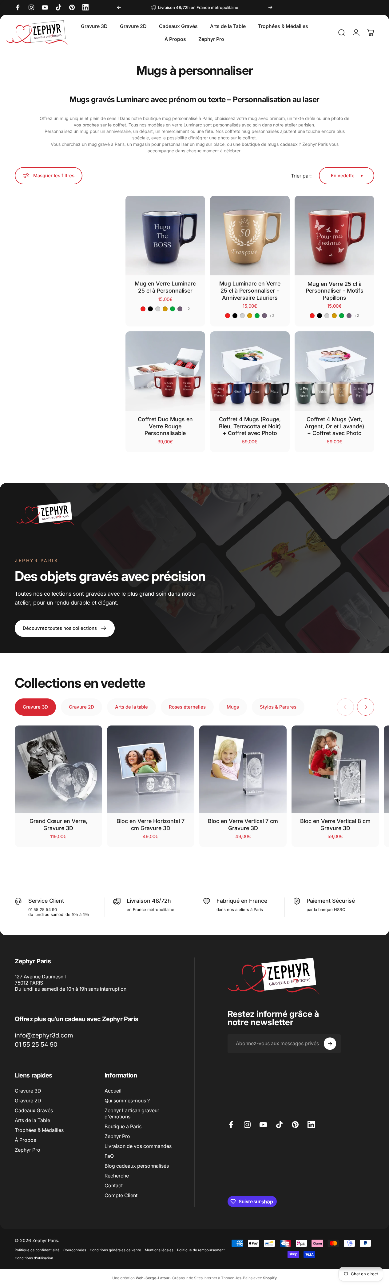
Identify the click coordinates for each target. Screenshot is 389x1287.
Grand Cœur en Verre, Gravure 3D (58, 824)
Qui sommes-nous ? (127, 1100)
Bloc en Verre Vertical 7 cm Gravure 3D (243, 824)
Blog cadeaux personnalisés (137, 1166)
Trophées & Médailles (39, 1130)
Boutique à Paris (123, 1126)
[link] (44, 1035)
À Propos (25, 1140)
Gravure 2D (28, 1100)
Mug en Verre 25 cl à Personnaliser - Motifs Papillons (334, 291)
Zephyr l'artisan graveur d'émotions (132, 1113)
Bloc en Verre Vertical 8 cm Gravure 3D (335, 824)
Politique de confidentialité (37, 1250)
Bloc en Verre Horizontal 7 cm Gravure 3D (151, 824)
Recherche (117, 1176)
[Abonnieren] (330, 1043)
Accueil (113, 1091)
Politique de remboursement (201, 1250)
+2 (187, 309)
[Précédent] (119, 7)
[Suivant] (270, 7)
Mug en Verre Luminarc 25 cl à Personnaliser (165, 287)
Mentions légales (159, 1250)
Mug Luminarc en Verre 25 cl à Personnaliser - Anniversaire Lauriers (249, 290)
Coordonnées (74, 1250)
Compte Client (121, 1195)
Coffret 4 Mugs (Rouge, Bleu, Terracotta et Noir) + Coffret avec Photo (250, 426)
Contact (114, 1185)
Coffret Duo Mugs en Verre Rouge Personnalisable (165, 426)
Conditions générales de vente (115, 1250)
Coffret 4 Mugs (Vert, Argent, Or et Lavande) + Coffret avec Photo (334, 426)
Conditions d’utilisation (34, 1258)
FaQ (109, 1156)
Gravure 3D (28, 1091)
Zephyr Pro (27, 1150)
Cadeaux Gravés (34, 1110)
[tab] (35, 707)
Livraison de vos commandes (138, 1146)
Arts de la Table (32, 1120)
